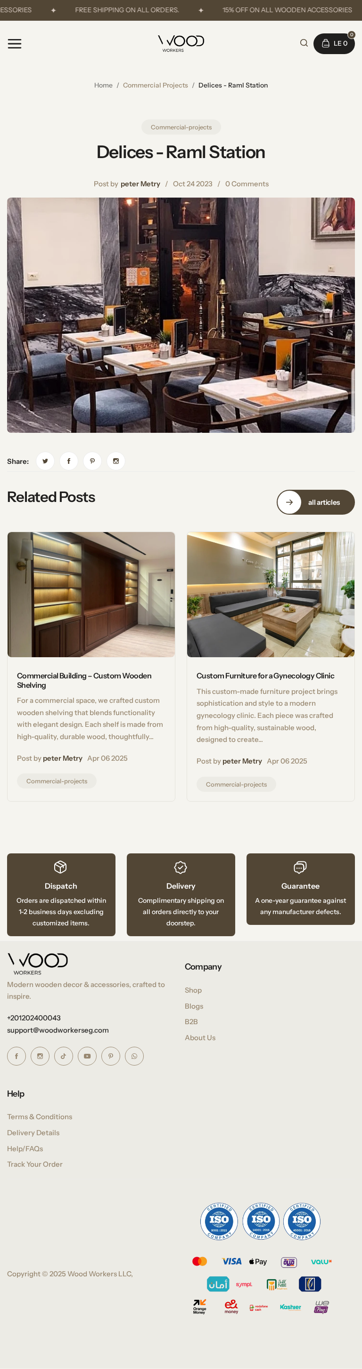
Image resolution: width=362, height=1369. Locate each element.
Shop (193, 990)
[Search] (304, 43)
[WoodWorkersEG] (181, 43)
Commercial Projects (155, 85)
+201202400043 (34, 1017)
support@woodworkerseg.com (58, 1030)
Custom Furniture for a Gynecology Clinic (265, 675)
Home (103, 85)
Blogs (194, 1006)
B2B (191, 1021)
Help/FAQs (25, 1148)
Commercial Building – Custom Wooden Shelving (84, 680)
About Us (200, 1037)
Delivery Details (33, 1132)
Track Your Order (35, 1164)
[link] (45, 461)
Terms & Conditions (39, 1116)
